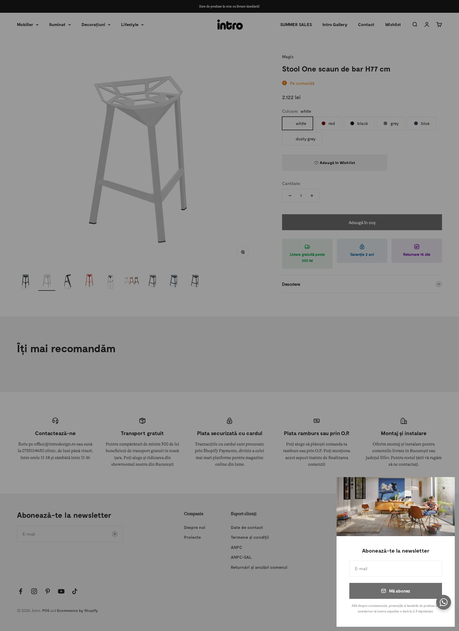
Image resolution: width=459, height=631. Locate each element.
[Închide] (443, 488)
